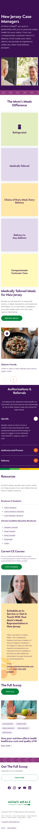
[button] (14, 379)
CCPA (2, 816)
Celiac (6, 543)
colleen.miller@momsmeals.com (20, 666)
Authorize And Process (12, 450)
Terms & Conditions (11, 817)
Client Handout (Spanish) (14, 511)
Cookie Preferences (11, 822)
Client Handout (10, 507)
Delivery (5, 460)
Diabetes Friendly (11, 527)
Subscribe (19, 778)
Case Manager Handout (13, 515)
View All (10, 692)
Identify (5, 418)
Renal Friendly (9, 535)
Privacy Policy (8, 816)
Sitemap (29, 817)
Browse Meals (11, 318)
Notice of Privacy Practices (19, 816)
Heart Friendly (9, 531)
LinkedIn (10, 672)
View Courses (11, 567)
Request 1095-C (22, 817)
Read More (5, 746)
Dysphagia (8, 539)
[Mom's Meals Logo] (19, 803)
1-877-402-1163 (19, 669)
